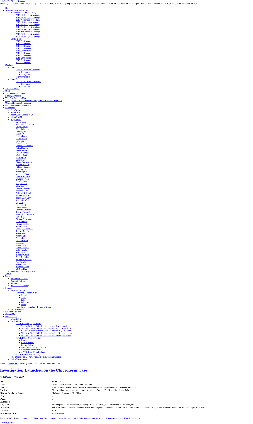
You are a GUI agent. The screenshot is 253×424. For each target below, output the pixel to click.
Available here (58, 413)
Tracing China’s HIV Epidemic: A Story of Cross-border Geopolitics (33, 100)
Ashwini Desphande (24, 145)
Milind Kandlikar (23, 264)
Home (7, 8)
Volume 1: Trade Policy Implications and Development (44, 326)
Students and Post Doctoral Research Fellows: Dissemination (36, 357)
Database (9, 65)
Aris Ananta (21, 262)
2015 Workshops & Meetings (28, 22)
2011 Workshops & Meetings (28, 32)
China (23, 297)
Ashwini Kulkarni (23, 193)
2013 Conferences (23, 53)
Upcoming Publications (31, 350)
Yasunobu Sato (22, 191)
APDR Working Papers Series (28, 323)
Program (8, 288)
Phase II (14, 79)
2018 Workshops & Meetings (28, 15)
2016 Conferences (23, 46)
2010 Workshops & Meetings (28, 34)
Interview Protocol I (24, 77)
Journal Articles (27, 345)
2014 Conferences (23, 51)
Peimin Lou (21, 238)
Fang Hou (20, 141)
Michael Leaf (21, 155)
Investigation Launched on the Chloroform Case (43, 370)
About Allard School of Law (22, 115)
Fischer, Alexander (13, 96)
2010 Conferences (23, 60)
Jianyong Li (21, 157)
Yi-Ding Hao (21, 269)
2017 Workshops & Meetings (28, 17)
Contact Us (10, 314)
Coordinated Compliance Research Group (33, 307)
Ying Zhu (20, 186)
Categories (25, 74)
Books (23, 340)
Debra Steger (21, 207)
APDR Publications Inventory (28, 338)
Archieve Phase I (12, 89)
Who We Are (16, 110)
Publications (16, 321)
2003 (16, 364)
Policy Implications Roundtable (18, 105)
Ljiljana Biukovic (23, 167)
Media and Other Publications (33, 347)
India (23, 300)
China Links (16, 319)
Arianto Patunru (22, 153)
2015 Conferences (23, 48)
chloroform (43, 418)
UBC (7, 91)
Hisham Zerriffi (22, 195)
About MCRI (16, 117)
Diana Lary (20, 243)
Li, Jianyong (21, 122)
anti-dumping (26, 418)
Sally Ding (7, 376)
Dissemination (11, 316)
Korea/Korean (112, 418)
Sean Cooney (21, 143)
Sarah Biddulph (22, 257)
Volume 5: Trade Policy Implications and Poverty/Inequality (46, 335)
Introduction (10, 108)
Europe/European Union (67, 418)
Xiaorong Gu (21, 172)
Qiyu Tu (19, 202)
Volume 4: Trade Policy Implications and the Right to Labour (46, 333)
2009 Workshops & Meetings (28, 36)
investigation (89, 418)
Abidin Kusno (22, 240)
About (8, 274)
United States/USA (132, 418)
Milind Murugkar (23, 233)
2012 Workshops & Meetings (28, 29)
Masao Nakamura (23, 226)
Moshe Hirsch (22, 252)
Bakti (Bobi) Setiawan (25, 214)
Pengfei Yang (21, 181)
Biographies (16, 119)
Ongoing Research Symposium (18, 103)
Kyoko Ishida (21, 136)
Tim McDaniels (22, 231)
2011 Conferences (23, 58)
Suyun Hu (20, 134)
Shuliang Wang (22, 179)
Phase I (14, 67)
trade (121, 418)
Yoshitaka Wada (22, 174)
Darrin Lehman (22, 248)
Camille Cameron (23, 188)
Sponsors (14, 283)
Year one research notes (15, 93)
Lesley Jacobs (21, 138)
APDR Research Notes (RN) (28, 354)
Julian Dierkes (22, 148)
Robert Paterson (22, 150)
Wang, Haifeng (22, 127)
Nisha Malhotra (22, 267)
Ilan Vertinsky (21, 205)
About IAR (15, 112)
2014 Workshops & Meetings (28, 24)
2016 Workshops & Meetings (28, 20)
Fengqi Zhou (21, 183)
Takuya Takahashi (23, 212)
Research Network (18, 281)
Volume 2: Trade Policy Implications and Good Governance (46, 328)
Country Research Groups (27, 293)
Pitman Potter (21, 221)
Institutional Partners (19, 278)
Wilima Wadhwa (23, 176)
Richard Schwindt (23, 219)
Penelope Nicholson (24, 229)
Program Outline (17, 309)
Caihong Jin (21, 131)
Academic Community (20, 286)
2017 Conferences (23, 43)
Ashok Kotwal (22, 245)
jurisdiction (100, 418)
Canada (24, 295)
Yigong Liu (20, 160)
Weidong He (21, 169)
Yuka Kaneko (21, 250)
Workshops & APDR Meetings (23, 13)
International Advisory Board (23, 271)
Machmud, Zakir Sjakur (26, 124)
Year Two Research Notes (16, 98)
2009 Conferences (23, 62)
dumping (52, 418)
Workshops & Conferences (16, 10)
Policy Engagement (19, 359)
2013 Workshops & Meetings (28, 27)
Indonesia (25, 302)
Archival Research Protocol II (28, 81)
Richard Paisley (22, 224)
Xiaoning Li (21, 236)
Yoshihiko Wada (23, 200)
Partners (8, 276)
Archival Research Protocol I (28, 70)
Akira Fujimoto (22, 129)
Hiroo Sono (21, 217)
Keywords (25, 72)
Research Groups (18, 290)
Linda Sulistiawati (23, 210)
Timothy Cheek (22, 255)
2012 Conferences (23, 55)
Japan (23, 304)
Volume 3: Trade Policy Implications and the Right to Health (46, 331)
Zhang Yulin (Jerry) (24, 198)
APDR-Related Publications (33, 352)
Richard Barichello (23, 259)
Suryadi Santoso (22, 164)
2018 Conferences (23, 41)
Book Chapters (27, 342)
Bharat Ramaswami (24, 162)
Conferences (16, 39)
